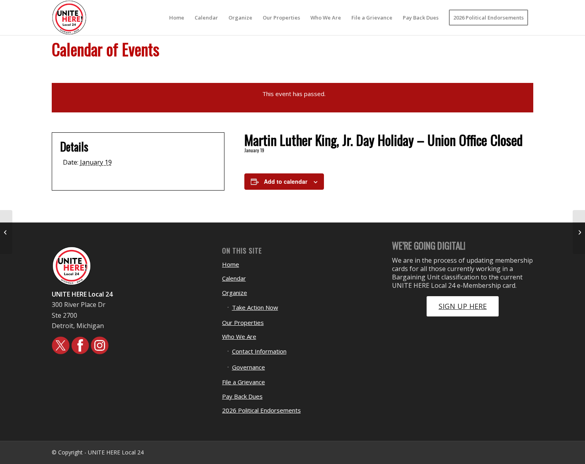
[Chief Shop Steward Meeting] (6, 232)
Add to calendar (285, 181)
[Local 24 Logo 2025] (69, 17)
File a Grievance (243, 382)
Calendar (234, 278)
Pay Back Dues (242, 396)
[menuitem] (176, 17)
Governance (248, 367)
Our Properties (243, 322)
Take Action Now (255, 307)
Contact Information (259, 351)
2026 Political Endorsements (261, 410)
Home (230, 264)
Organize (234, 293)
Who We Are (239, 336)
